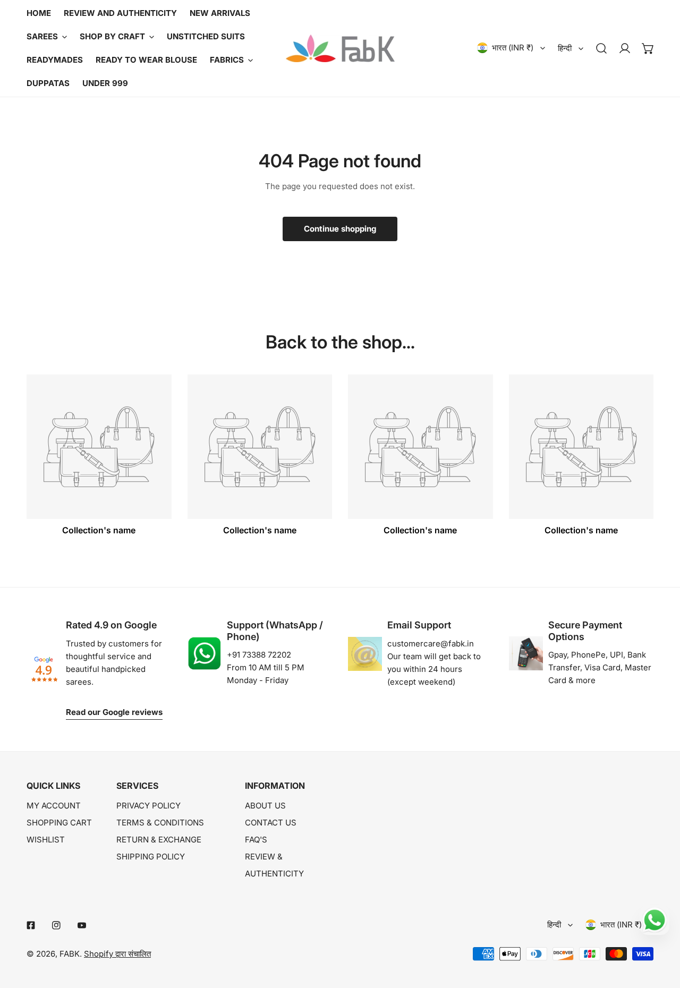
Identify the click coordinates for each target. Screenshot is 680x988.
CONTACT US (270, 822)
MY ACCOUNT (54, 805)
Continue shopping (340, 229)
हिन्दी (565, 48)
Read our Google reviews (114, 712)
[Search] (601, 48)
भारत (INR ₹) (512, 47)
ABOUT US (265, 805)
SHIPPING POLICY (150, 856)
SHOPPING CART (59, 822)
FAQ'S (256, 839)
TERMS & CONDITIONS (160, 822)
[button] (648, 48)
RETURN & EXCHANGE (158, 839)
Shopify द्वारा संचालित (117, 954)
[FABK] (340, 48)
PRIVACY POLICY (148, 805)
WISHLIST (46, 839)
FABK (70, 954)
